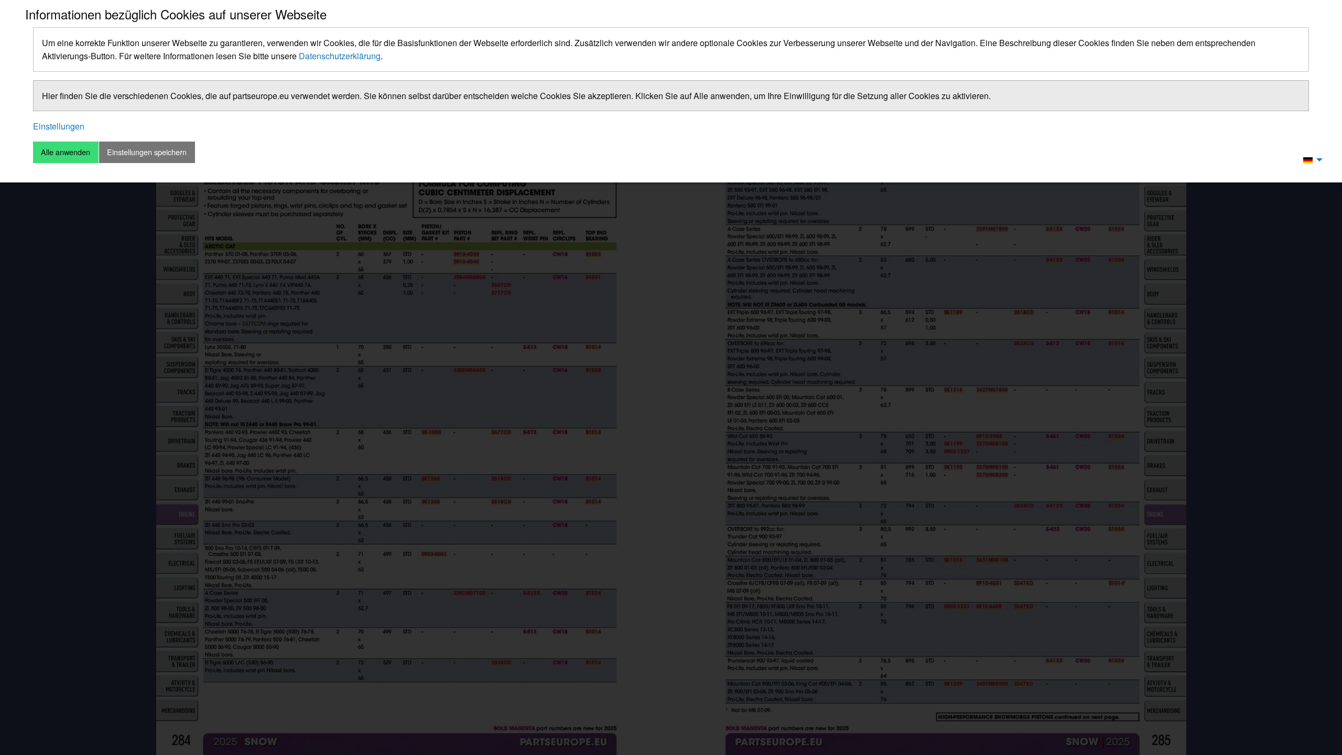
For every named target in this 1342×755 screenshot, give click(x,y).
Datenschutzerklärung (340, 56)
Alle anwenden (65, 151)
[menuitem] (1310, 159)
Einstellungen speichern (147, 151)
